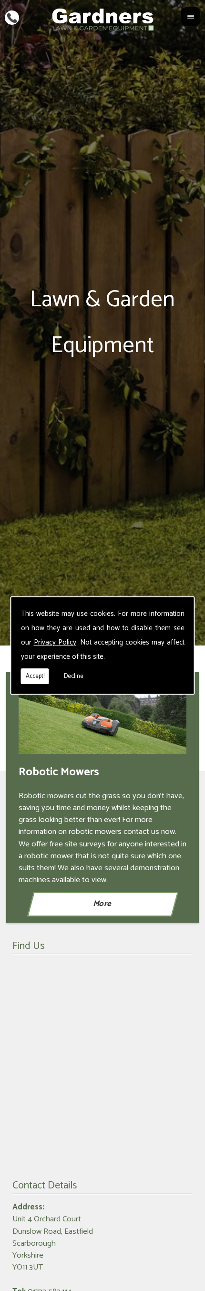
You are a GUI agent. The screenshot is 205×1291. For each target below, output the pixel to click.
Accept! (35, 676)
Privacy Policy (55, 642)
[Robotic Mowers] (102, 722)
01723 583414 (12, 17)
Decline (73, 676)
